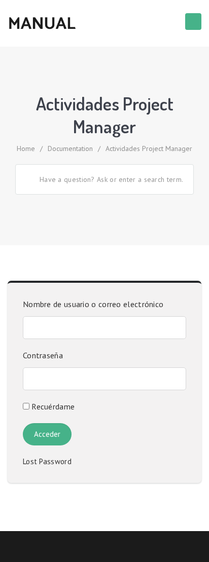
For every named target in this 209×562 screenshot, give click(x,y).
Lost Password (50, 461)
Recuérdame (52, 406)
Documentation (70, 148)
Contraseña (43, 355)
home (26, 148)
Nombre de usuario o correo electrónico (93, 304)
